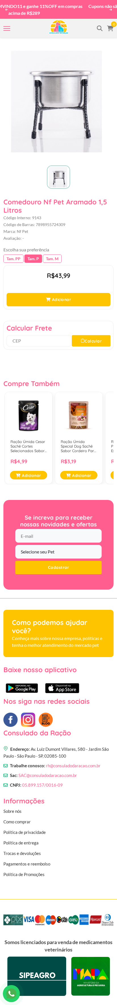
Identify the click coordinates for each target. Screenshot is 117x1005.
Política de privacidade (24, 826)
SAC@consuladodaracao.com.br (47, 769)
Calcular (93, 335)
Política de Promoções (24, 868)
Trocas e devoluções (22, 847)
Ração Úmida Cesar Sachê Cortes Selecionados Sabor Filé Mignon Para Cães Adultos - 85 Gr (28, 440)
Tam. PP (13, 253)
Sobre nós (12, 805)
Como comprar (17, 816)
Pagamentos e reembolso (26, 858)
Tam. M (52, 253)
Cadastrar (58, 561)
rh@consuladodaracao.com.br (73, 759)
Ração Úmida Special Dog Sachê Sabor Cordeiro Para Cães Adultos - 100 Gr (78, 440)
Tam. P (33, 253)
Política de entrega (21, 837)
